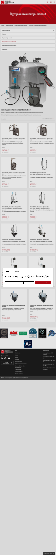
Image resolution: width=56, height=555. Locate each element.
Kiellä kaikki (28, 282)
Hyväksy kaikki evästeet (43, 282)
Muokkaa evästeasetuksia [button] (13, 282)
